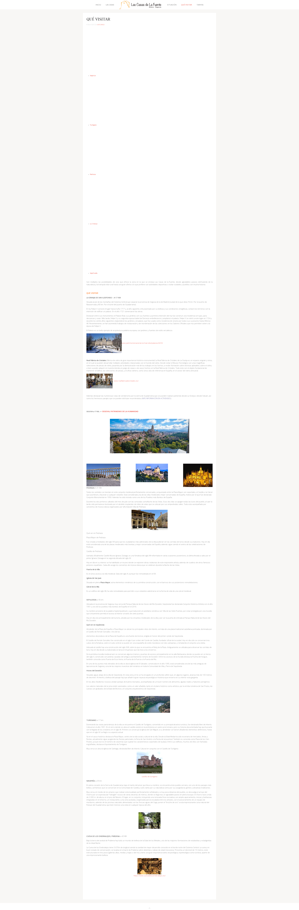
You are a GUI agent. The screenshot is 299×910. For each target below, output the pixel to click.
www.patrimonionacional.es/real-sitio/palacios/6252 (142, 343)
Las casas (110, 5)
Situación (171, 5)
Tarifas (200, 5)
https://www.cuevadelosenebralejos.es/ (150, 875)
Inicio (98, 5)
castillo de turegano (149, 776)
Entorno (101, 25)
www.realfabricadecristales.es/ (126, 381)
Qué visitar (186, 5)
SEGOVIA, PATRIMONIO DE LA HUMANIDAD (120, 411)
